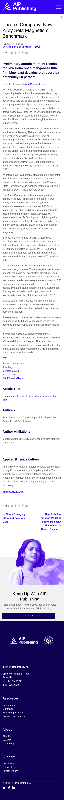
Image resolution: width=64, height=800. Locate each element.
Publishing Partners (13, 712)
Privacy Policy (10, 771)
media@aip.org (11, 371)
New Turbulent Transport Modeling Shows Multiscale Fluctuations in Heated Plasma (50, 521)
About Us (7, 736)
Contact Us (8, 763)
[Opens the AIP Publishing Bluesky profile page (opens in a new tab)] (4, 788)
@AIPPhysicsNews (13, 378)
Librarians (8, 709)
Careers (7, 740)
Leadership (8, 743)
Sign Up (29, 616)
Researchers (9, 705)
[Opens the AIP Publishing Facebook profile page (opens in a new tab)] (9, 788)
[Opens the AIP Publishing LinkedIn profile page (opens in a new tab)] (13, 788)
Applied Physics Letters (17, 47)
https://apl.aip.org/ (13, 492)
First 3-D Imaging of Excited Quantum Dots (14, 518)
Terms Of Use (10, 767)
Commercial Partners (14, 716)
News (38, 47)
